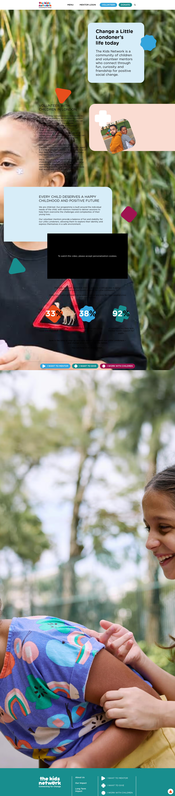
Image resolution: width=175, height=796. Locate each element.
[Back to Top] (170, 791)
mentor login (88, 5)
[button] (70, 5)
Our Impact (81, 783)
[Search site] (135, 5)
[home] (45, 5)
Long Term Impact (80, 790)
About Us (80, 777)
